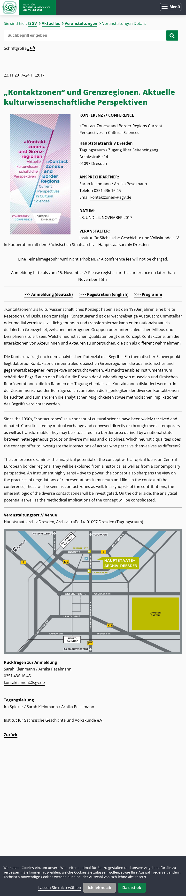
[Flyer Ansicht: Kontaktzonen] (40, 233)
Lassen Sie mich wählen (59, 887)
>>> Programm (148, 294)
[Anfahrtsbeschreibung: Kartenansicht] (93, 652)
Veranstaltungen (81, 23)
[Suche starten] (172, 35)
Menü (175, 7)
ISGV (32, 23)
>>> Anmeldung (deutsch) (48, 294)
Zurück (10, 734)
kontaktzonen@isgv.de (110, 197)
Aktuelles (51, 23)
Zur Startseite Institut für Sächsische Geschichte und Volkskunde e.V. (28, 7)
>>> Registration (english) (103, 294)
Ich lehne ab (99, 887)
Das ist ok (131, 887)
